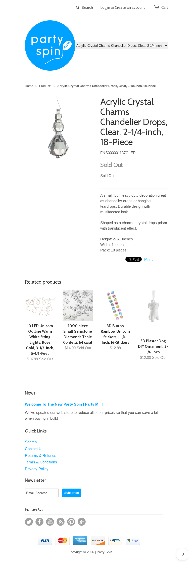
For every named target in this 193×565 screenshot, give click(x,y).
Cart (164, 7)
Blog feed (61, 522)
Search (31, 442)
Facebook (39, 522)
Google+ (82, 522)
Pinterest (71, 522)
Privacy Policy (37, 469)
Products (45, 86)
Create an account (130, 7)
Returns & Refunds (40, 455)
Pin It (148, 259)
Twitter (29, 522)
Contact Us (34, 449)
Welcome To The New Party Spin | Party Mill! (64, 404)
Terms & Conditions (41, 462)
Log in (105, 7)
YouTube (50, 522)
